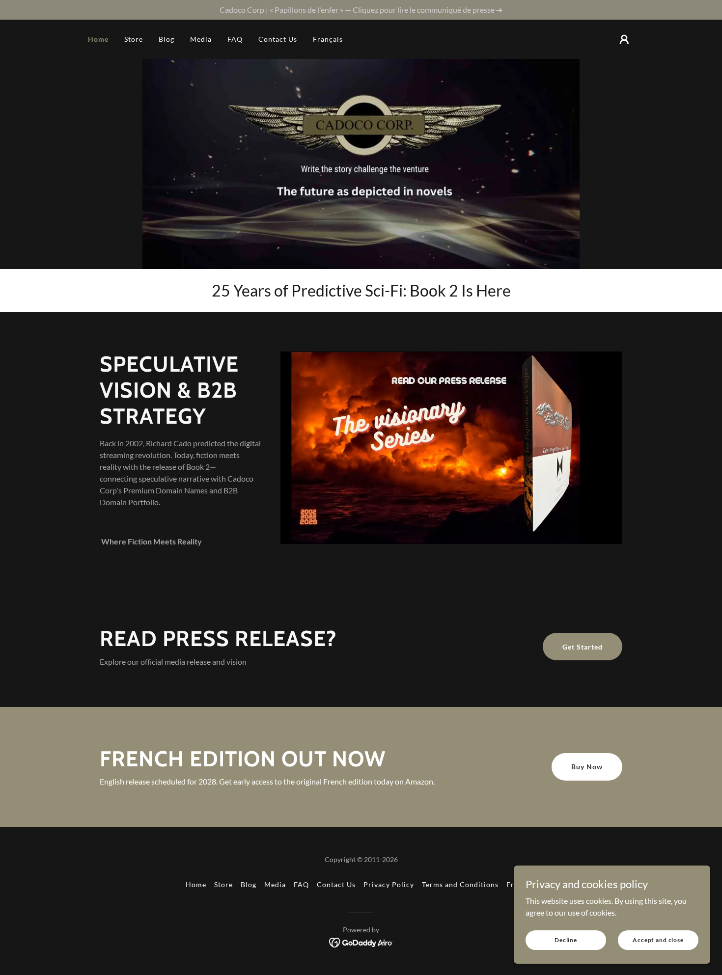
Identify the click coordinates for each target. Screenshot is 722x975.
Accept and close (658, 940)
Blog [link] (166, 39)
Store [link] (133, 39)
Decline (566, 940)
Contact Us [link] (277, 39)
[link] (361, 941)
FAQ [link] (235, 39)
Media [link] (201, 39)
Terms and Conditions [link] (460, 884)
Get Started (582, 647)
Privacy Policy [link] (388, 884)
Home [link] (98, 39)
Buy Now (587, 766)
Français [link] (328, 39)
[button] (624, 39)
